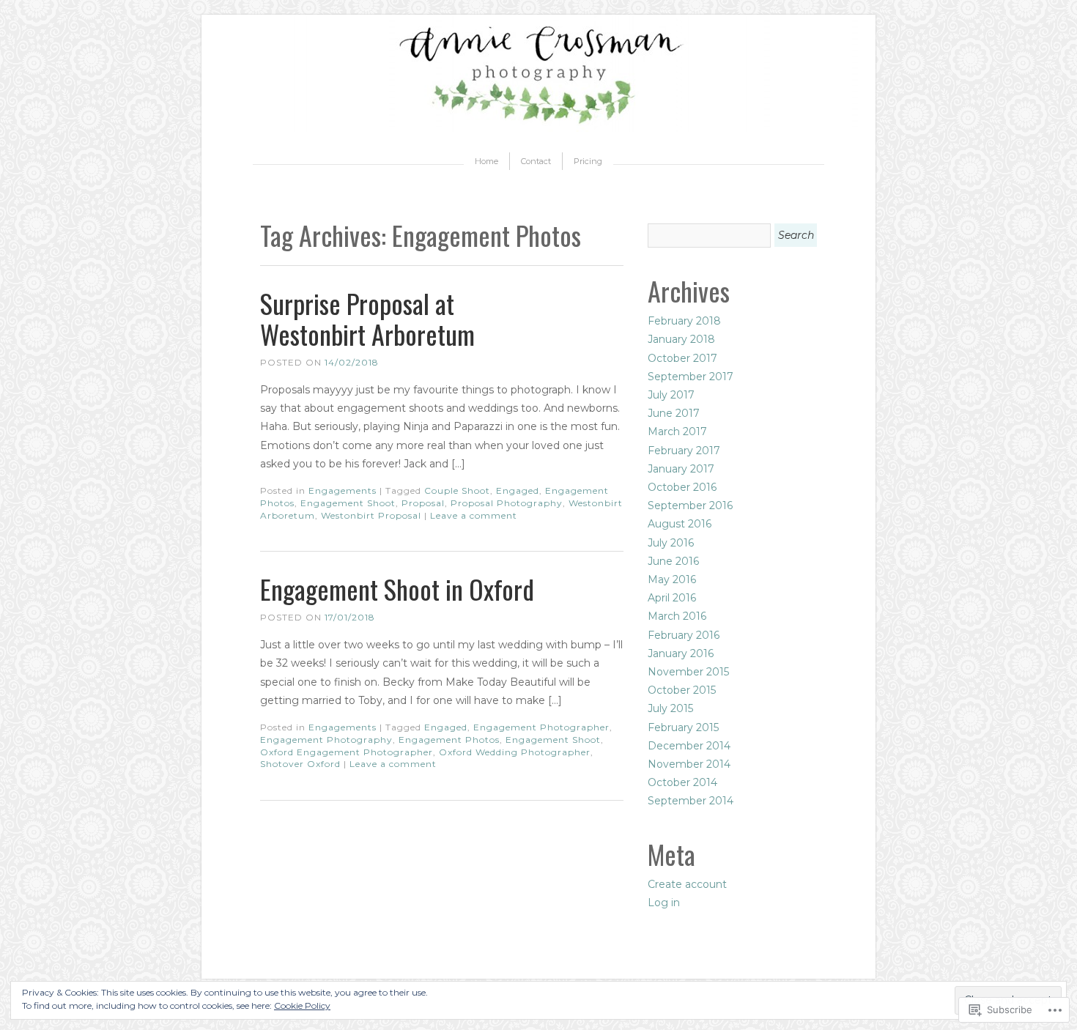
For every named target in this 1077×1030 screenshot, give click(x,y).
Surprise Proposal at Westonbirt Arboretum (367, 318)
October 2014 (682, 782)
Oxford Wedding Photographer (515, 751)
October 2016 (682, 487)
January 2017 (681, 468)
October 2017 (682, 358)
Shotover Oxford (300, 763)
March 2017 (677, 431)
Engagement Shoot (348, 502)
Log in (664, 902)
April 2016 (672, 597)
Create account (687, 884)
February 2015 (683, 727)
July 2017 (671, 394)
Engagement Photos (449, 739)
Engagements (342, 490)
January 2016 (681, 653)
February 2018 (684, 320)
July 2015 (670, 708)
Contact (536, 161)
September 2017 (690, 376)
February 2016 (683, 635)
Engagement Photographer (541, 727)
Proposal (423, 502)
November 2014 (689, 764)
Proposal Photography (507, 502)
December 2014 (689, 745)
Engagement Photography (326, 739)
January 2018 (681, 339)
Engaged (517, 490)
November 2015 (688, 671)
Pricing (588, 161)
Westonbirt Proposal (371, 515)
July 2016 (671, 542)
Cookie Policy (302, 1005)
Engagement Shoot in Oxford (397, 588)
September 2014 (690, 800)
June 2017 (674, 413)
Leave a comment (473, 515)
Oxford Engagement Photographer (346, 751)
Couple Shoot (457, 490)
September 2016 (690, 505)
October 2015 (682, 690)
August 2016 (679, 523)
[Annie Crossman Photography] (538, 128)
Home (486, 161)
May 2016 (672, 579)
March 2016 (677, 616)
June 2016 (673, 561)
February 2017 (684, 450)
